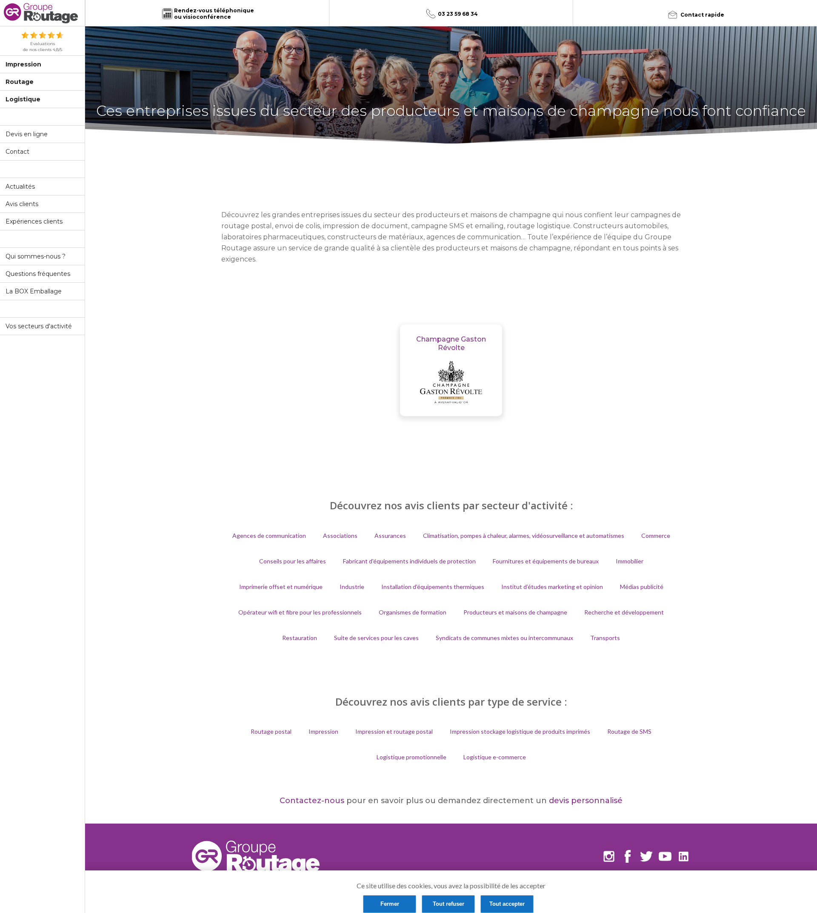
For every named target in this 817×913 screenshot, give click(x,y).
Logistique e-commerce (494, 757)
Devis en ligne (27, 134)
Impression (23, 64)
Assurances (390, 535)
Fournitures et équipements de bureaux (546, 561)
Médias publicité (641, 586)
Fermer (389, 904)
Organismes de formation (412, 612)
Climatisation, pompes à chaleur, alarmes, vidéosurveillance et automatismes (523, 535)
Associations (340, 535)
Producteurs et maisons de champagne (515, 612)
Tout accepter (507, 904)
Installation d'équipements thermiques (432, 586)
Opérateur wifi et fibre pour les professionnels (300, 612)
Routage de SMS (629, 731)
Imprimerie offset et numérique (281, 586)
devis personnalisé (586, 800)
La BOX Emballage (34, 291)
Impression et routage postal (394, 731)
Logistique (23, 99)
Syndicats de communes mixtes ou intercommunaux (504, 637)
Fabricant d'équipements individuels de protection (409, 561)
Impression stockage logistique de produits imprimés (520, 731)
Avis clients (22, 204)
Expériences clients (34, 221)
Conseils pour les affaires (292, 561)
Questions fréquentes (38, 274)
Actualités (20, 186)
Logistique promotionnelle (411, 757)
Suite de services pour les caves (376, 637)
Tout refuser (448, 904)
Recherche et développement (624, 612)
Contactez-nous (312, 800)
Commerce (655, 535)
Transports (605, 637)
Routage (20, 82)
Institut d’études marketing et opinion (552, 586)
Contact (17, 151)
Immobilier (629, 561)
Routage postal (271, 731)
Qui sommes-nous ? (36, 256)
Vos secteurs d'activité (39, 326)
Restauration (299, 637)
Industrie (352, 586)
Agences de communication (269, 535)
